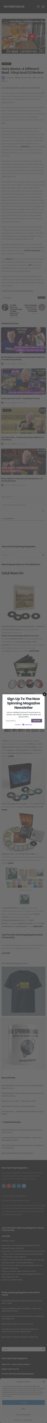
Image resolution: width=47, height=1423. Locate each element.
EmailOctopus (28, 724)
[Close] (44, 694)
